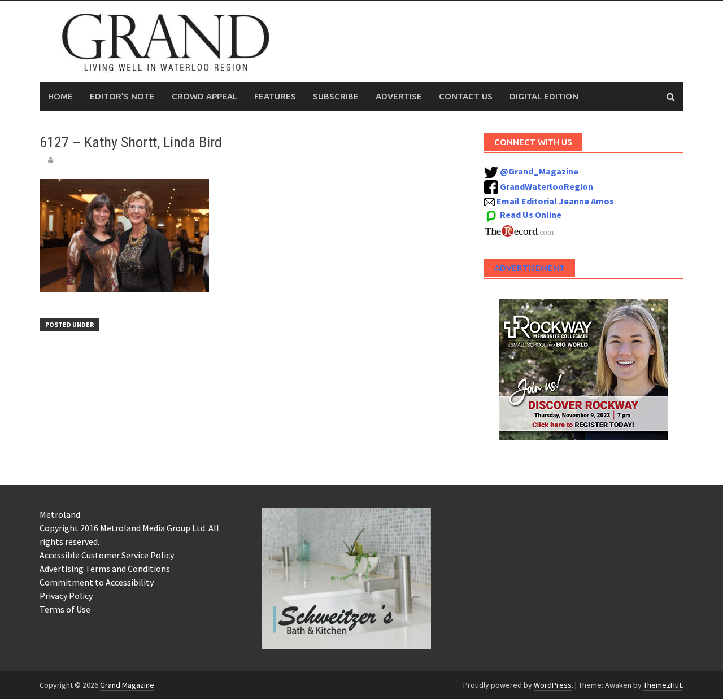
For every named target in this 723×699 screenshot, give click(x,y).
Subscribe (336, 96)
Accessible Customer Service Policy (107, 555)
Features (275, 96)
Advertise (399, 96)
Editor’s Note (122, 96)
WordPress (553, 685)
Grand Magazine (127, 685)
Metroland (60, 514)
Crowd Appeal (204, 96)
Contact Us (466, 96)
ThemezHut (662, 685)
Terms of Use (65, 609)
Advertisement (529, 268)
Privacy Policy (66, 595)
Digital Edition (543, 96)
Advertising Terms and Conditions (105, 568)
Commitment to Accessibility (97, 582)
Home (60, 96)
